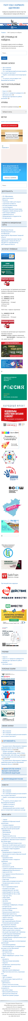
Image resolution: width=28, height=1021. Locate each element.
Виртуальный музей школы (10, 992)
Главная (4, 819)
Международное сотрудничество (11, 216)
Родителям (5, 879)
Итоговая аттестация (8, 888)
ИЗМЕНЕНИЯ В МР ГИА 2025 (10, 890)
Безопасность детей (8, 867)
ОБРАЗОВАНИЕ (6, 832)
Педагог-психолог (7, 917)
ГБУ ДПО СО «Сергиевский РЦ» (9, 242)
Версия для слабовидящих (9, 125)
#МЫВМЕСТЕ (3, 121)
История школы (6, 218)
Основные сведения (8, 825)
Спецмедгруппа (6, 903)
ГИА (19, 121)
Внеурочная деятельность (9, 908)
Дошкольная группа (7, 198)
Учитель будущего (7, 207)
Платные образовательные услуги (12, 843)
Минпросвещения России (8, 232)
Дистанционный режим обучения (11, 921)
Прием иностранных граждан (10, 995)
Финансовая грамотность (9, 914)
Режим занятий (6, 966)
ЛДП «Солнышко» (7, 977)
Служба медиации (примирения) (11, 934)
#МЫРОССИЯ (8, 121)
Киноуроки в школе (8, 806)
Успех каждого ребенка (8, 212)
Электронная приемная (8, 944)
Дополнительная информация (10, 970)
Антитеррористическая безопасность (13, 874)
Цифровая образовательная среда (12, 209)
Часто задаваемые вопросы (10, 886)
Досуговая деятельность (9, 926)
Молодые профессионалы (9, 205)
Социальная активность (9, 203)
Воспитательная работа (9, 877)
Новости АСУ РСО (7, 872)
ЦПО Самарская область (8, 244)
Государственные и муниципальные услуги (14, 937)
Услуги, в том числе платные (10, 984)
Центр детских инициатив (9, 993)
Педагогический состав (9, 836)
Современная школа (8, 214)
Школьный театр (7, 939)
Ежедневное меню (7, 857)
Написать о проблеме (10, 177)
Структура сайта (7, 896)
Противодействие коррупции (9, 583)
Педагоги (5, 963)
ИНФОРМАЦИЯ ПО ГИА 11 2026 (11, 894)
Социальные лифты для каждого (11, 202)
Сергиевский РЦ (9, 741)
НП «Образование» (7, 196)
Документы (5, 959)
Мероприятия (6, 968)
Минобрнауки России (7, 230)
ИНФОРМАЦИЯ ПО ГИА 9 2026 (10, 892)
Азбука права (6, 897)
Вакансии (5, 200)
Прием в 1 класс (6, 863)
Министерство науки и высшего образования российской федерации (11, 771)
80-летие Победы (7, 910)
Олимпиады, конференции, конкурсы (12, 905)
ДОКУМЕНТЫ (6, 830)
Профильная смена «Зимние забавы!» (13, 928)
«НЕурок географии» (8, 751)
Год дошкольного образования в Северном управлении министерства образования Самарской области (14, 747)
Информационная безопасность (11, 870)
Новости (4, 91)
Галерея (4, 975)
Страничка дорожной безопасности (12, 868)
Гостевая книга (6, 899)
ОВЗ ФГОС (5, 901)
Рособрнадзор (5, 233)
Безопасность (6, 865)
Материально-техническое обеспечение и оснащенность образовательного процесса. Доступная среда (13, 839)
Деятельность (6, 876)
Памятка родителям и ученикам (11, 930)
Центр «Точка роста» (8, 953)
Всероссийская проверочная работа (12, 881)
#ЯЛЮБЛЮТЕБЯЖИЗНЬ (14, 121)
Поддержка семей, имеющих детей (12, 211)
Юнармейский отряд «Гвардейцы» (12, 915)
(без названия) (7, 67)
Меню (15, 27)
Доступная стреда (7, 990)
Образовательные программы (10, 961)
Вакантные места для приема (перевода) (13, 847)
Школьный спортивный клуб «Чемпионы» (14, 932)
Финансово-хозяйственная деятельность (14, 845)
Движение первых (7, 950)
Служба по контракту (9, 804)
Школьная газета (7, 95)
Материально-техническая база (11, 964)
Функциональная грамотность (10, 912)
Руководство (6, 834)
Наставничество (7, 952)
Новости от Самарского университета (13, 93)
